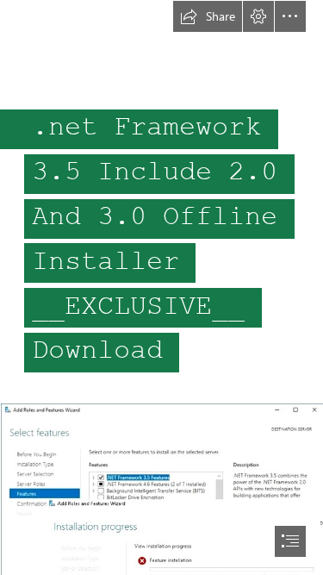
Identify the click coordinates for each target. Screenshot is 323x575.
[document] (161, 287)
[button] (207, 16)
